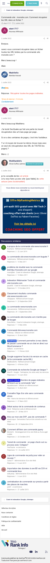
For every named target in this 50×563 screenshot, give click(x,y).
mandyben (11, 272)
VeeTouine (11, 447)
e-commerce (18, 349)
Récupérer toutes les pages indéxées (27, 93)
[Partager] (44, 38)
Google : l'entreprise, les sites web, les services (31, 372)
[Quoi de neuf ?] (41, 3)
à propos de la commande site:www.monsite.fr (27, 246)
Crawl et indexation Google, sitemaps (30, 272)
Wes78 (9, 372)
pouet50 (10, 286)
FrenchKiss (11, 322)
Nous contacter (7, 513)
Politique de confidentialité (11, 521)
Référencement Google (23, 249)
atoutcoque (11, 419)
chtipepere (11, 299)
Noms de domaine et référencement (24, 399)
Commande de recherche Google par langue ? (27, 370)
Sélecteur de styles (8, 508)
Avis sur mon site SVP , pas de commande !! (26, 417)
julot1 (9, 487)
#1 (48, 38)
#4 (48, 171)
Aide (3, 525)
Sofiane (10, 349)
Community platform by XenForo (23, 558)
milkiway (10, 333)
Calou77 (10, 461)
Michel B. (10, 432)
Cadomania (11, 259)
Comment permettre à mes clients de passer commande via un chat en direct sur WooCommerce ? (27, 343)
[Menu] (4, 3)
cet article (24, 176)
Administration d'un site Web (25, 461)
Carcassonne (12, 309)
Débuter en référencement (24, 333)
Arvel (9, 409)
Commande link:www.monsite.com (22, 330)
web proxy (10, 474)
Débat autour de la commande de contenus (26, 406)
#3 (48, 118)
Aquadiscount (12, 385)
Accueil (4, 530)
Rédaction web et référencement (24, 409)
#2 (48, 82)
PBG (8, 399)
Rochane (10, 249)
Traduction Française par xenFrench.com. (16, 560)
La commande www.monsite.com (22, 307)
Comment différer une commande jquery (25, 429)
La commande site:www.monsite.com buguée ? (28, 257)
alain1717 (7, 23)
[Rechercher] (46, 3)
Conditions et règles (8, 517)
